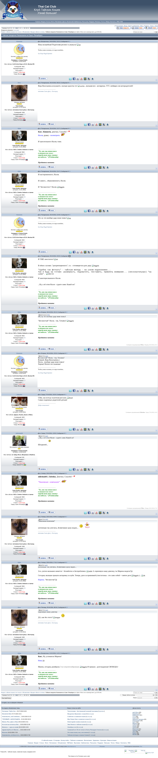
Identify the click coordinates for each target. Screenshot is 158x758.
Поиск (152, 26)
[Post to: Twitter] (70, 78)
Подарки (100, 743)
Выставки (77, 743)
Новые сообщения (133, 26)
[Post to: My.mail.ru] (85, 78)
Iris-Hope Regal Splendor (45, 53)
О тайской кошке (47, 740)
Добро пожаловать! (43, 405)
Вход (125, 26)
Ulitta (19, 128)
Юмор (117, 743)
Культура (90, 714)
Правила (146, 26)
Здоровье (101, 711)
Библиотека (85, 743)
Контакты (124, 743)
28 (66, 562)
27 (66, 516)
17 (69, 82)
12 (24, 28)
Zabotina (19, 394)
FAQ (141, 26)
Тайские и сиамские (76, 740)
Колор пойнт (65, 740)
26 (66, 473)
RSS (156, 26)
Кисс (19, 82)
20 (69, 214)
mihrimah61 (19, 433)
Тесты (113, 743)
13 (26, 28)
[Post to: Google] (78, 78)
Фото (46, 743)
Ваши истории (111, 740)
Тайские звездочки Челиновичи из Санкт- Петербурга (60, 31)
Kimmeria (19, 41)
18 (69, 128)
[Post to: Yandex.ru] (81, 78)
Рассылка (93, 743)
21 (69, 256)
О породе (92, 732)
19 (69, 171)
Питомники (53, 743)
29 (67, 607)
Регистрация (119, 26)
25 (65, 433)
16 (69, 41)
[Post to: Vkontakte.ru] (92, 78)
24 (65, 394)
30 (69, 653)
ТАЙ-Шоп (70, 743)
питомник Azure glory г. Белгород (48, 91)
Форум (36, 743)
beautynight (16, 30)
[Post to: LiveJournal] (89, 78)
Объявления (26, 31)
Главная (30, 743)
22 (66, 312)
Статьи (41, 743)
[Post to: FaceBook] (74, 78)
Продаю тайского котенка (37, 31)
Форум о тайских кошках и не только (11, 31)
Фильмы (107, 743)
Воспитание (88, 740)
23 (66, 353)
